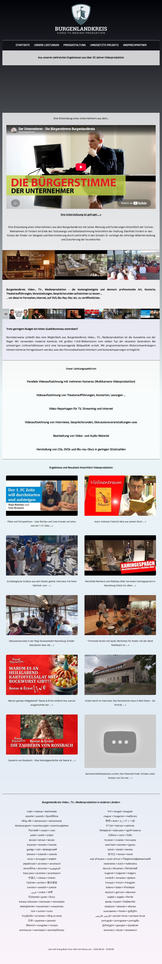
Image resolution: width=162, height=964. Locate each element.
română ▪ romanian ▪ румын (120, 878)
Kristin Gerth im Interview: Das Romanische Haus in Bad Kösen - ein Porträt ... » (120, 703)
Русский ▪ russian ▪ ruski (42, 831)
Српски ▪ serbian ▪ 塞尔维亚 (41, 883)
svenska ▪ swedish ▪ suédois (41, 888)
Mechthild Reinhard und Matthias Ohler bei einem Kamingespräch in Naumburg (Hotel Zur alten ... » (120, 584)
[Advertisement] (81, 89)
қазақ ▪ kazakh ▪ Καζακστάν (120, 902)
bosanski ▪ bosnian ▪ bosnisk (42, 845)
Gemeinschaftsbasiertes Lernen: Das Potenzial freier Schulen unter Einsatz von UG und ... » (120, 776)
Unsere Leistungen (46, 45)
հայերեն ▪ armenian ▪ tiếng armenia (42, 916)
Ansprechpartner (134, 45)
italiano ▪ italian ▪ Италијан (120, 888)
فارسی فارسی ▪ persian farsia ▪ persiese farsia (120, 916)
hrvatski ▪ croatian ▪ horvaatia (120, 840)
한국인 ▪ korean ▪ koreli (120, 854)
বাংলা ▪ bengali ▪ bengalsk (120, 812)
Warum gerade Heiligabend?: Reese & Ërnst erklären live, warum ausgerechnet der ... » (41, 703)
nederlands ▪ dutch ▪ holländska (120, 864)
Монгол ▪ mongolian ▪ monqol (42, 926)
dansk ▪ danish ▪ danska (120, 850)
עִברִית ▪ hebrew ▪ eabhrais (120, 826)
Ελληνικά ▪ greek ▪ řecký (42, 897)
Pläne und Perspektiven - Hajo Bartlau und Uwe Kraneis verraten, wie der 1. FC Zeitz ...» (41, 524)
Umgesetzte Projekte (104, 45)
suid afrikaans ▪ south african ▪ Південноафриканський (120, 859)
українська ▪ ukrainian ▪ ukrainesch (42, 864)
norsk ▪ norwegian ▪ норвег (41, 859)
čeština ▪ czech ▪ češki (120, 835)
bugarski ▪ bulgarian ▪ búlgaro (120, 873)
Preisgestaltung (74, 45)
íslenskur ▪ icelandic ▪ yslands (42, 854)
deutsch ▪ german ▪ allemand (120, 893)
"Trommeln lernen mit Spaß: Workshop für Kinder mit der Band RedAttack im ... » (120, 643)
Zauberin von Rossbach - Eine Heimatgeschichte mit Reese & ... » (41, 761)
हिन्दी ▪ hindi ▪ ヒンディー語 (120, 821)
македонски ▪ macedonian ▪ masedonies (41, 907)
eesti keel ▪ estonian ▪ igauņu (120, 845)
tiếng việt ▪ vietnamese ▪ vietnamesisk (42, 821)
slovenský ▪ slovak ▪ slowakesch (120, 930)
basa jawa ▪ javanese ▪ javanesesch (41, 873)
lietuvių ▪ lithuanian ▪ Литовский (120, 869)
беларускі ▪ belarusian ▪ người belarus (120, 831)
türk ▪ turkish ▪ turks (42, 911)
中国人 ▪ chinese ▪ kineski (41, 878)
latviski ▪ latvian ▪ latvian (42, 840)
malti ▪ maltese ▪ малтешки (42, 812)
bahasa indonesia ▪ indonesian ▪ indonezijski (42, 902)
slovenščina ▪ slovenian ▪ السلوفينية (41, 869)
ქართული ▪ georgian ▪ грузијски (120, 926)
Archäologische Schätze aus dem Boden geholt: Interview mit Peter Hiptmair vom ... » (42, 584)
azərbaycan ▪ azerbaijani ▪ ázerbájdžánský (41, 930)
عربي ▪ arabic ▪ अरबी (42, 893)
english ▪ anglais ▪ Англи (120, 897)
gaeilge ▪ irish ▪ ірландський (42, 850)
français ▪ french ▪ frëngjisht (120, 883)
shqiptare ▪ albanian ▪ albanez (120, 907)
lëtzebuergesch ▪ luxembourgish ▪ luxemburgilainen (42, 826)
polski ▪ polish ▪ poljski (41, 835)
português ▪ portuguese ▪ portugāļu (120, 921)
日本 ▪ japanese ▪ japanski (42, 921)
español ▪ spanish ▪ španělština (41, 816)
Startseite (23, 45)
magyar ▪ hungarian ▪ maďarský (120, 816)
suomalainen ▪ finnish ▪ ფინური (120, 911)
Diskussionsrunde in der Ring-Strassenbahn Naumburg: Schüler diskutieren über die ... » (42, 643)
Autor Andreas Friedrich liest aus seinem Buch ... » (120, 522)
